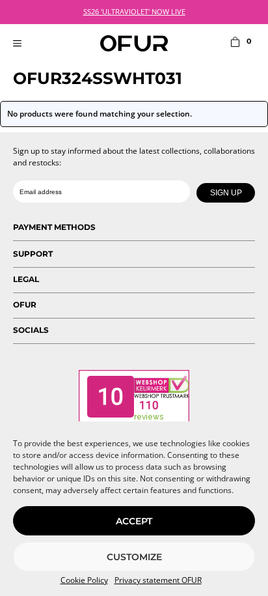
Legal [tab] (26, 279)
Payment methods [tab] (54, 227)
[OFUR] (134, 43)
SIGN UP (226, 192)
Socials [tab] (31, 330)
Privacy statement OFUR (158, 580)
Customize (134, 557)
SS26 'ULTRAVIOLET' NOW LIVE (134, 11)
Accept (134, 521)
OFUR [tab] (24, 304)
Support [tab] (33, 254)
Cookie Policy (84, 580)
